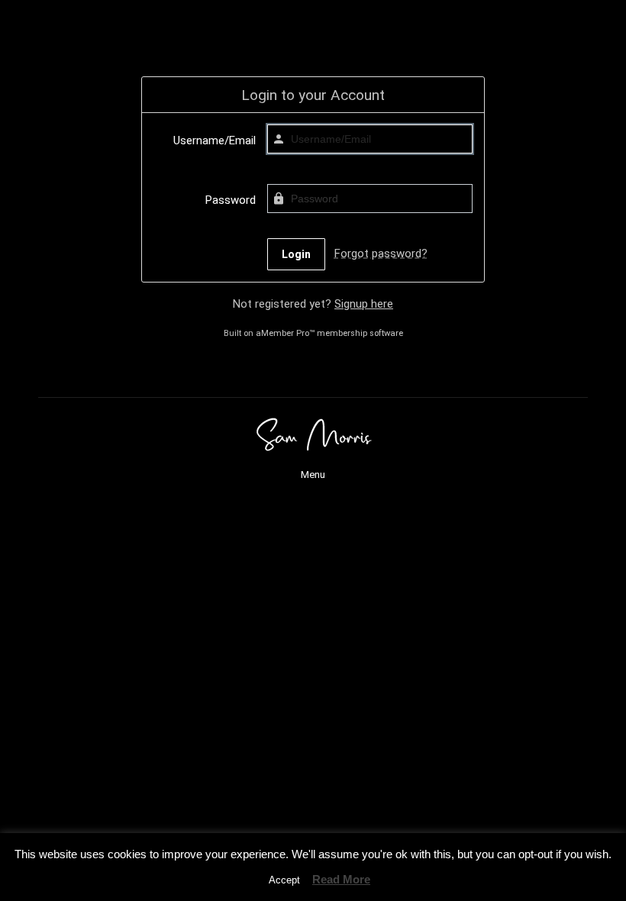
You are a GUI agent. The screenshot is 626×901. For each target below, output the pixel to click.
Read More (341, 879)
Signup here (363, 304)
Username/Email (214, 140)
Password (230, 200)
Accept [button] (284, 880)
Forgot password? (381, 253)
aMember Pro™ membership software (329, 333)
